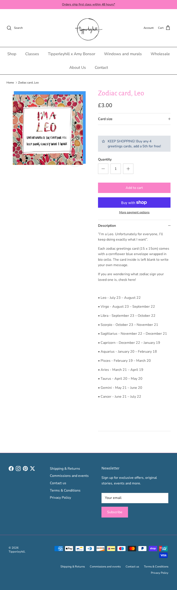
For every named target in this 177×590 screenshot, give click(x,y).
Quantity (105, 159)
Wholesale (160, 53)
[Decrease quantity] (103, 169)
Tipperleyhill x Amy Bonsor (71, 53)
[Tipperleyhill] (88, 28)
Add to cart (134, 187)
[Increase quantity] (128, 169)
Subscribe (114, 512)
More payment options (134, 212)
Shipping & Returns (65, 468)
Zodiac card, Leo (28, 82)
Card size (105, 119)
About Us (77, 67)
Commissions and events (69, 475)
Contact (101, 67)
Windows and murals (123, 53)
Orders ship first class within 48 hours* (88, 4)
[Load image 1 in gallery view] (47, 130)
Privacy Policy (60, 497)
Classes (32, 53)
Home (10, 82)
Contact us (58, 483)
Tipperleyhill (17, 552)
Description (107, 225)
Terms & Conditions (65, 490)
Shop (11, 53)
